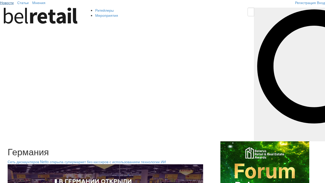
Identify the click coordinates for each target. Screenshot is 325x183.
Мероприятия (106, 15)
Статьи (23, 2)
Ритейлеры (104, 10)
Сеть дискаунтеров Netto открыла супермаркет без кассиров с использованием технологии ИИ (87, 161)
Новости (7, 2)
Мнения (38, 2)
